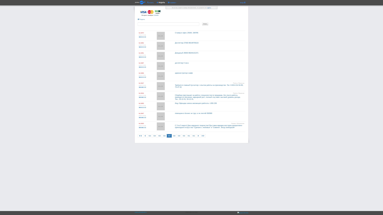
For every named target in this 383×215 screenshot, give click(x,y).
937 (169, 136)
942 (193, 136)
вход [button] (242, 2)
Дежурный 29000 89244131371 (186, 53)
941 (189, 136)
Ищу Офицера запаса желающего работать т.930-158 (196, 103)
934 (154, 136)
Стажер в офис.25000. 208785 (186, 33)
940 (184, 136)
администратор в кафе (184, 73)
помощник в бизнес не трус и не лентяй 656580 (193, 113)
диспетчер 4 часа (182, 63)
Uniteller (156, 15)
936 (164, 136)
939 (179, 136)
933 (150, 136)
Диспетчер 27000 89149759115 (186, 43)
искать (151, 2)
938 (174, 136)
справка (172, 2)
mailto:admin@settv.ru (141, 212)
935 (159, 136)
